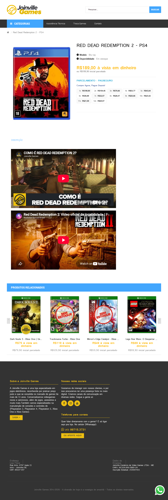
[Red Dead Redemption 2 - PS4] (41, 83)
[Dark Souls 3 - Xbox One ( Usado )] (26, 315)
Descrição (17, 139)
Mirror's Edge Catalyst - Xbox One (104, 339)
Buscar (155, 10)
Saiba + (16, 417)
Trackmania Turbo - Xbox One (65, 339)
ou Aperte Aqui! (73, 435)
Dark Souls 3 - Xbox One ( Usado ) (27, 339)
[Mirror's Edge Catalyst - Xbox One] (103, 315)
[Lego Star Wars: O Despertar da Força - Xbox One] (141, 315)
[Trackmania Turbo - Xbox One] (64, 315)
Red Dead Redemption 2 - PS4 (28, 32)
